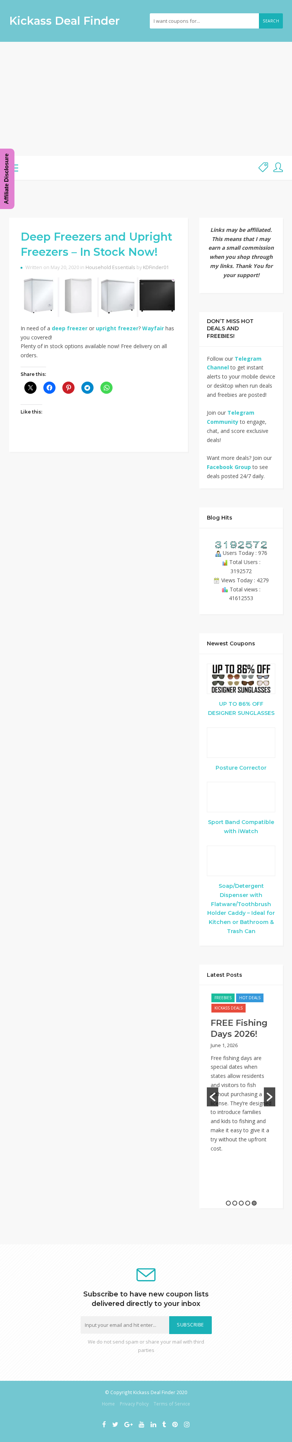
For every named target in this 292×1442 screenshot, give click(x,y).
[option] (241, 1076)
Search (271, 21)
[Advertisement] (146, 99)
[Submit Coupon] (263, 168)
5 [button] (254, 1203)
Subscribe (190, 1325)
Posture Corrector (241, 767)
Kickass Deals (228, 1008)
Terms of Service (172, 1404)
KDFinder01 (156, 267)
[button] (212, 1096)
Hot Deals (249, 997)
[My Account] (278, 168)
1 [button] (228, 1203)
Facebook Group (229, 467)
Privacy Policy (134, 1404)
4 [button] (247, 1203)
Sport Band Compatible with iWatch (241, 827)
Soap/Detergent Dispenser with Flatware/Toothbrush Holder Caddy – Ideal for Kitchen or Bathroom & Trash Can (241, 909)
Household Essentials (110, 267)
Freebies (223, 997)
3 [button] (241, 1203)
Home (108, 1404)
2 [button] (234, 1203)
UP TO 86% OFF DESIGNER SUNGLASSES (241, 708)
